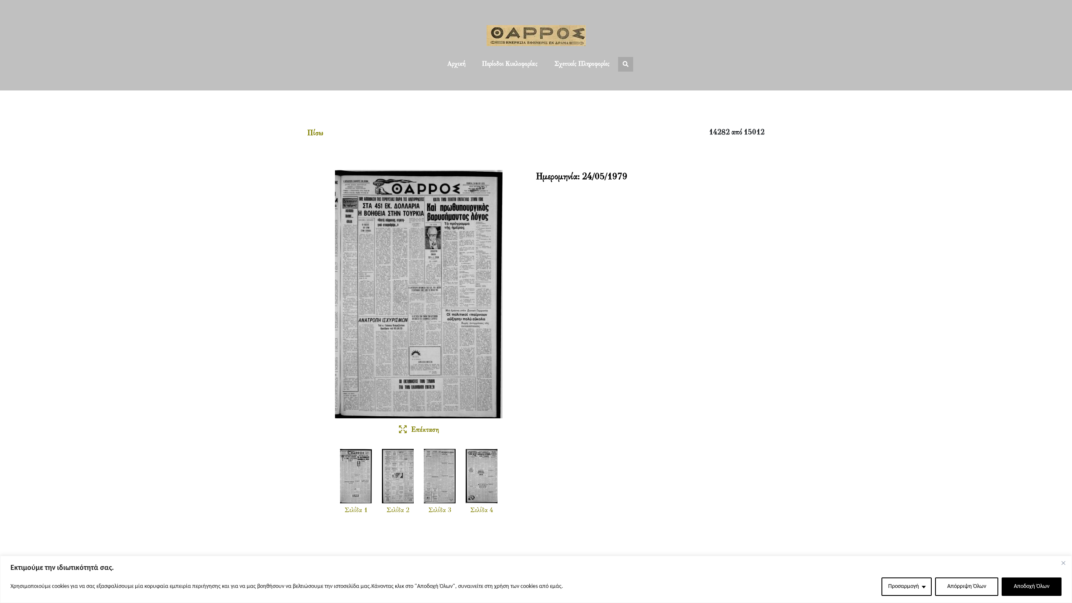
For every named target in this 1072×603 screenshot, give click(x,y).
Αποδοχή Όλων (1031, 586)
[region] (536, 579)
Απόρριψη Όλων (966, 586)
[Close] (1063, 563)
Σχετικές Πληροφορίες (582, 64)
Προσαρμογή (903, 586)
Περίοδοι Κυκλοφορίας (510, 64)
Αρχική (456, 64)
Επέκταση (425, 430)
